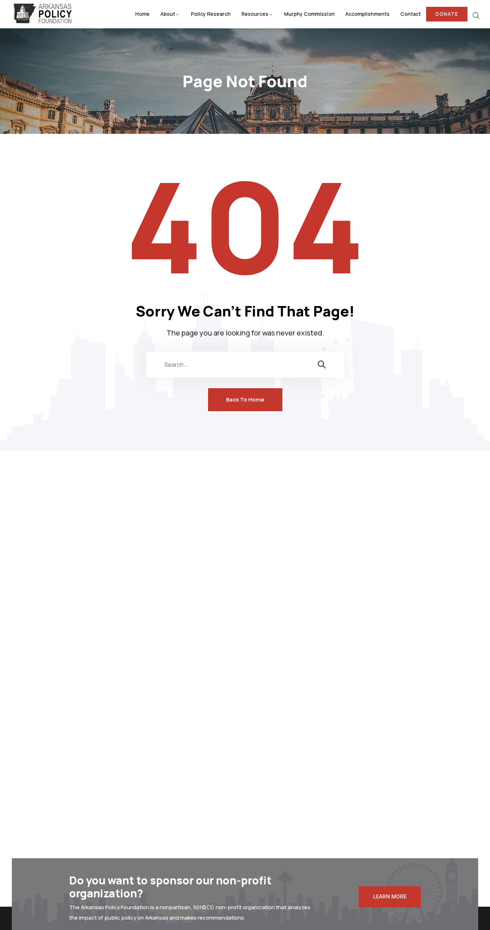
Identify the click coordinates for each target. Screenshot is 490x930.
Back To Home (245, 399)
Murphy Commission (309, 13)
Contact (410, 13)
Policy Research (211, 13)
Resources (254, 13)
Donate (446, 13)
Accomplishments (367, 13)
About (167, 13)
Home (142, 13)
